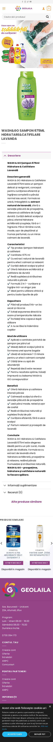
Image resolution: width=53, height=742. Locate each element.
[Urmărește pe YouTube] (30, 2)
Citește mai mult (13, 563)
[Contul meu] (43, 8)
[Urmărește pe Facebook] (22, 2)
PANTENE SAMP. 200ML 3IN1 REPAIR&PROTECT (39, 554)
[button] (4, 8)
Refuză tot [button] (39, 734)
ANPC (5, 660)
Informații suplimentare (22, 485)
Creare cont (9, 650)
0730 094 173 (9, 635)
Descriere (14, 155)
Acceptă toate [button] (15, 734)
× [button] (50, 707)
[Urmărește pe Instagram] (25, 2)
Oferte (6, 653)
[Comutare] (5, 156)
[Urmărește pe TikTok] (28, 2)
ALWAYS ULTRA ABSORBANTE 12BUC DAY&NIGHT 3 (13, 555)
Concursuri (8, 664)
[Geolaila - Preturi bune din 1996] (24, 8)
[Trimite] (47, 16)
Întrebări (7, 657)
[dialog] (26, 723)
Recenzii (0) (15, 492)
